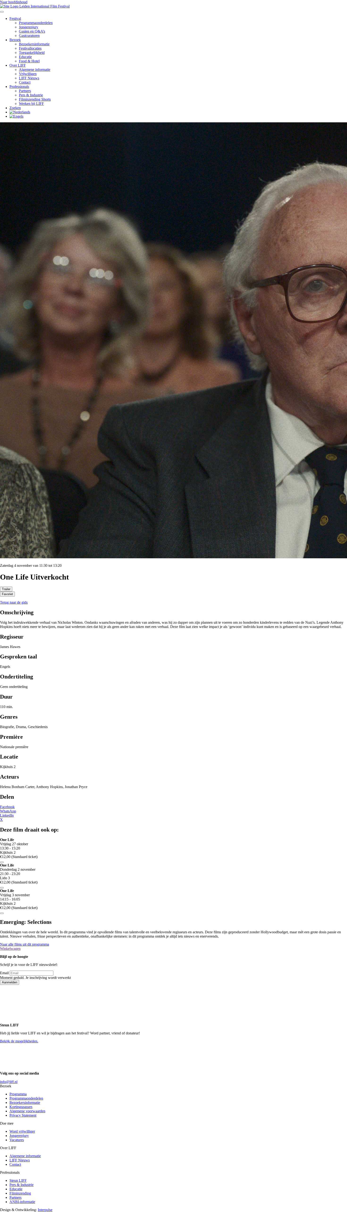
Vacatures (16, 1140)
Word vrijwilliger (22, 1131)
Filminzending (20, 1193)
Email (4, 973)
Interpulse (45, 1210)
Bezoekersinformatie (34, 44)
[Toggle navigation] (2, 12)
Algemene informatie (34, 70)
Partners (25, 91)
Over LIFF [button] (17, 65)
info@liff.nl (8, 1082)
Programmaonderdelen (36, 23)
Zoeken (15, 108)
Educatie (25, 57)
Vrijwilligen (28, 74)
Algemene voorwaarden (27, 1111)
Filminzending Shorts (35, 99)
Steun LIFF (18, 1180)
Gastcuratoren (29, 36)
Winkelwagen (10, 949)
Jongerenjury (28, 27)
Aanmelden (9, 982)
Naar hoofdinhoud (13, 2)
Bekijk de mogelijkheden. (19, 1041)
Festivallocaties (30, 48)
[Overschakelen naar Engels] (16, 116)
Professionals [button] (19, 87)
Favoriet (7, 594)
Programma (18, 1094)
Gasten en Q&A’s (32, 31)
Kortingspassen (20, 1107)
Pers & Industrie (31, 95)
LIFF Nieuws (29, 78)
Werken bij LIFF (31, 104)
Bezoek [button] (15, 40)
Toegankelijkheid (32, 53)
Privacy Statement (22, 1115)
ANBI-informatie (22, 1202)
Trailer (6, 589)
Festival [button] (15, 19)
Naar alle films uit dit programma (24, 944)
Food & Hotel (29, 61)
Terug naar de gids (14, 602)
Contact (24, 82)
